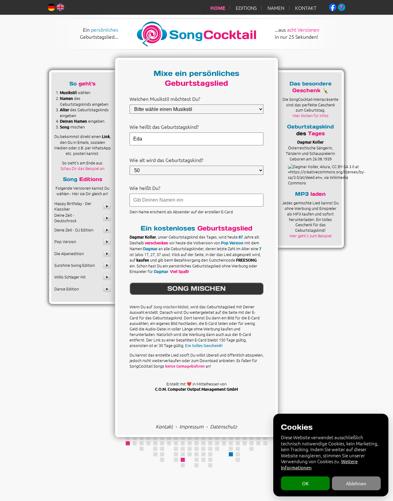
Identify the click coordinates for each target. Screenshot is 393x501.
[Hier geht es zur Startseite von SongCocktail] (189, 45)
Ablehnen (356, 483)
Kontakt (164, 426)
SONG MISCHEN (196, 288)
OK (305, 483)
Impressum (191, 426)
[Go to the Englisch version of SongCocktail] (60, 6)
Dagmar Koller (310, 142)
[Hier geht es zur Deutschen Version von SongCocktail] (51, 6)
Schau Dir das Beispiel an (82, 168)
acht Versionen (303, 29)
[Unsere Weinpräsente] (341, 6)
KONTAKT (306, 7)
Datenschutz (223, 426)
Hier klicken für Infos (311, 115)
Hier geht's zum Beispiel (311, 236)
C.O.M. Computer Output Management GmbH (196, 389)
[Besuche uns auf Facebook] (333, 6)
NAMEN (275, 7)
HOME (217, 7)
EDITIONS (246, 7)
